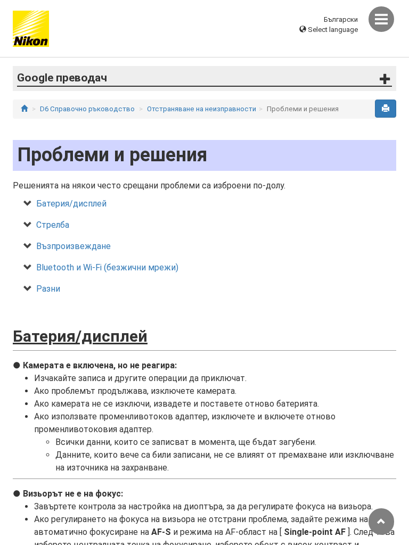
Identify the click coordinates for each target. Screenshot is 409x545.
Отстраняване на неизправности (201, 109)
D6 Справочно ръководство (87, 109)
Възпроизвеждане (73, 246)
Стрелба (52, 225)
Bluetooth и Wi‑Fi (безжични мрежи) (107, 267)
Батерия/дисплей (71, 204)
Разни (48, 289)
